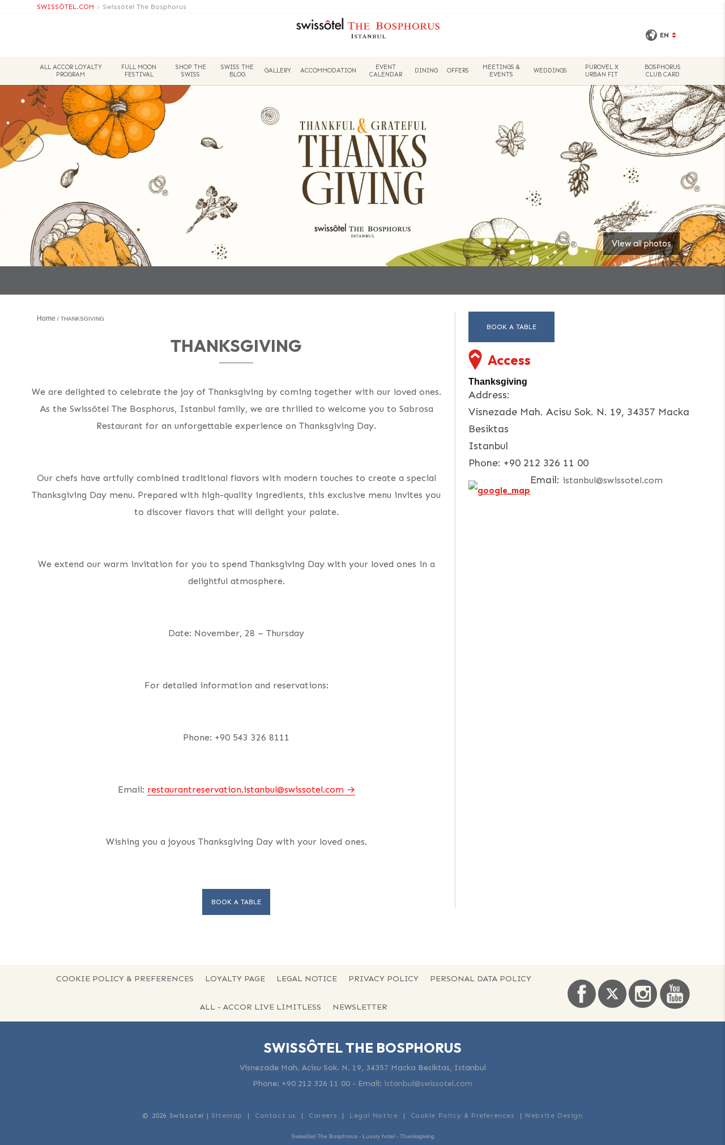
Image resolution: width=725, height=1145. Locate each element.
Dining (426, 70)
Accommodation (328, 70)
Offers (458, 70)
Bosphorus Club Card (663, 70)
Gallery (278, 70)
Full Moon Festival (138, 70)
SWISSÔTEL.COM (65, 7)
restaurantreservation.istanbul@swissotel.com (245, 789)
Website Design (553, 1116)
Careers (323, 1116)
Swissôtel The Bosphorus (144, 7)
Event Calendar (385, 70)
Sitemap (226, 1116)
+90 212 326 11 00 (316, 1083)
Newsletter (359, 1007)
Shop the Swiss (191, 70)
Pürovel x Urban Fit (602, 70)
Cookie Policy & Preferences (125, 978)
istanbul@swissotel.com (612, 480)
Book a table (236, 902)
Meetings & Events (501, 70)
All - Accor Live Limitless (260, 1007)
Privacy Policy (383, 978)
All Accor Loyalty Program (71, 70)
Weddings (550, 70)
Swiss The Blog (237, 70)
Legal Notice (306, 978)
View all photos (641, 244)
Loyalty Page (235, 978)
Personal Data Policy (480, 978)
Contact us (275, 1116)
